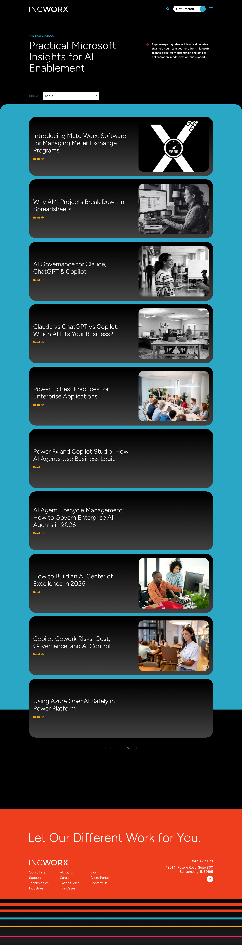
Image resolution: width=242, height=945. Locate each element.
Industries (36, 888)
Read (36, 158)
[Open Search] (168, 8)
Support (35, 878)
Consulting (37, 872)
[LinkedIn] (210, 879)
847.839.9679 (202, 861)
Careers (65, 878)
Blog (93, 872)
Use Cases (67, 888)
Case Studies (69, 883)
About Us (67, 872)
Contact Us (98, 883)
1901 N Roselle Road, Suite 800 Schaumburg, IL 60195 (189, 869)
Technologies (39, 883)
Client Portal (99, 878)
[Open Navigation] (211, 8)
